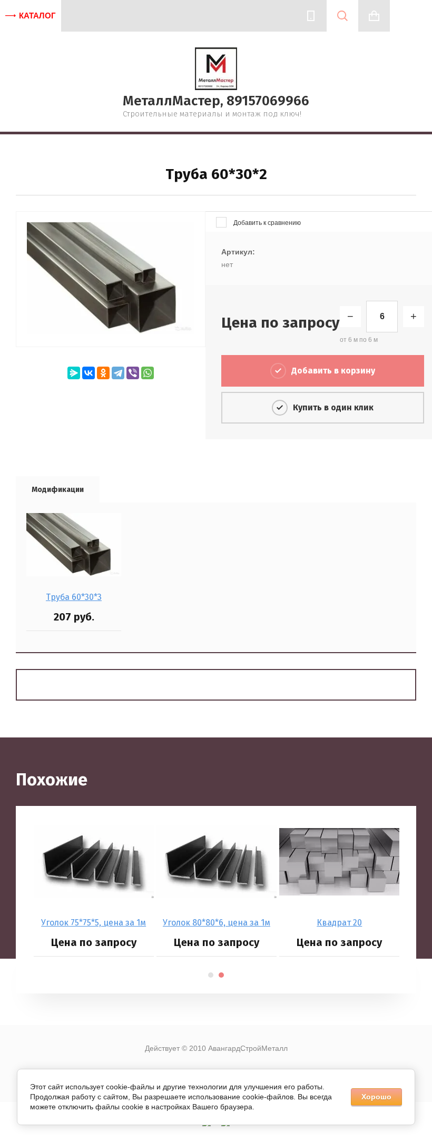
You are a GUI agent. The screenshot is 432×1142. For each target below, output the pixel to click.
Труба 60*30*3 (74, 597)
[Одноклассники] (103, 373)
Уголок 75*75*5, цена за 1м (93, 923)
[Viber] (132, 373)
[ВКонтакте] (88, 373)
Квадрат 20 (339, 923)
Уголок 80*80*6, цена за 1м (216, 923)
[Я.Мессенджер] (73, 373)
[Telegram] (118, 373)
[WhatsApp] (147, 373)
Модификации (58, 489)
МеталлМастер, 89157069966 (216, 101)
